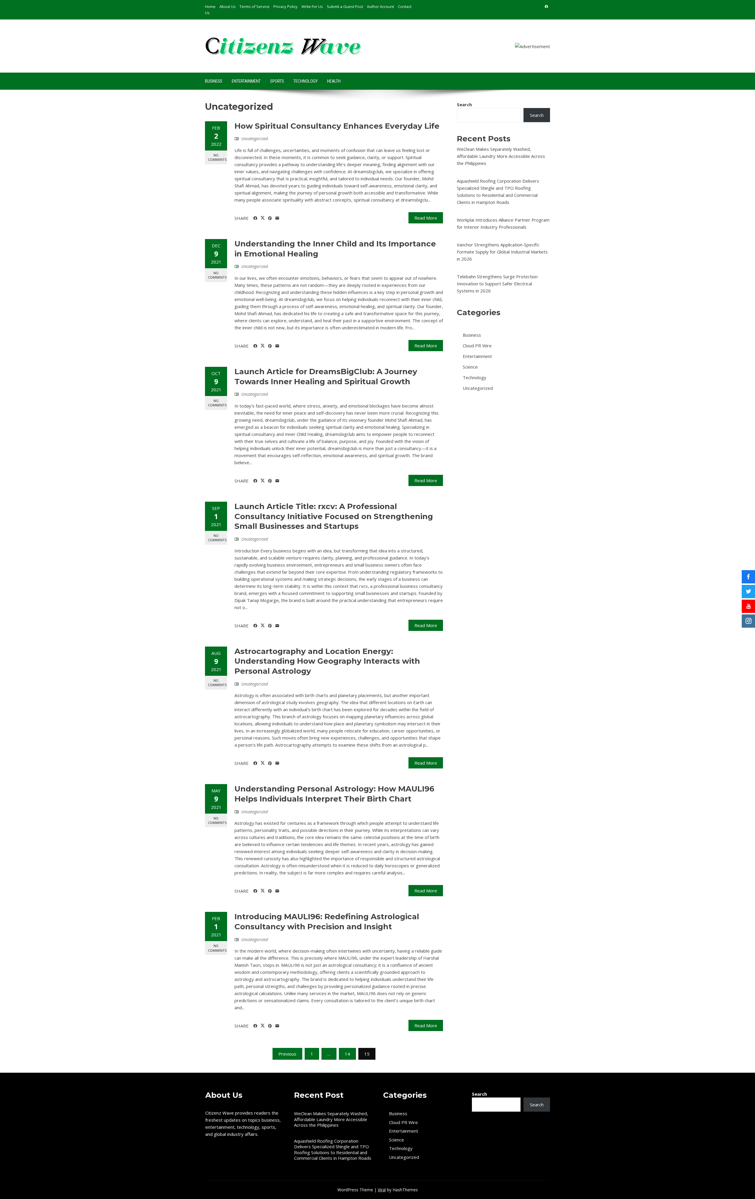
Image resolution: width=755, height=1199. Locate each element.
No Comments (217, 157)
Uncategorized (254, 138)
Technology (305, 81)
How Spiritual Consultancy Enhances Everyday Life (336, 126)
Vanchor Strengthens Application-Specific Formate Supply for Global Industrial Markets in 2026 (502, 252)
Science (470, 367)
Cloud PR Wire (477, 346)
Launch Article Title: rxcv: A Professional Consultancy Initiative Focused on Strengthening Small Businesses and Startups (333, 516)
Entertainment (246, 81)
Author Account (380, 6)
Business (213, 81)
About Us (227, 6)
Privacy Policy (285, 6)
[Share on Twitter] (262, 218)
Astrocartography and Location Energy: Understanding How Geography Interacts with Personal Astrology (327, 661)
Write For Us (312, 6)
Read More (425, 218)
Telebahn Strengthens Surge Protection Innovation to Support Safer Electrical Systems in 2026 (497, 284)
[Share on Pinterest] (270, 218)
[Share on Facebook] (255, 218)
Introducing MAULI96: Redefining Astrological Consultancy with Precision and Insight (326, 921)
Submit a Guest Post (345, 6)
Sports (277, 81)
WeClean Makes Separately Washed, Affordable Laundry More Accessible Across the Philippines (501, 156)
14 (347, 1054)
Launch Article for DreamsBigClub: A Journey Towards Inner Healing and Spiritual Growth (325, 376)
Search (464, 104)
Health (334, 81)
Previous (287, 1054)
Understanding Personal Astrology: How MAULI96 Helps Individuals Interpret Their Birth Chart (334, 794)
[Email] (277, 218)
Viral (382, 1190)
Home (210, 6)
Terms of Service (254, 6)
